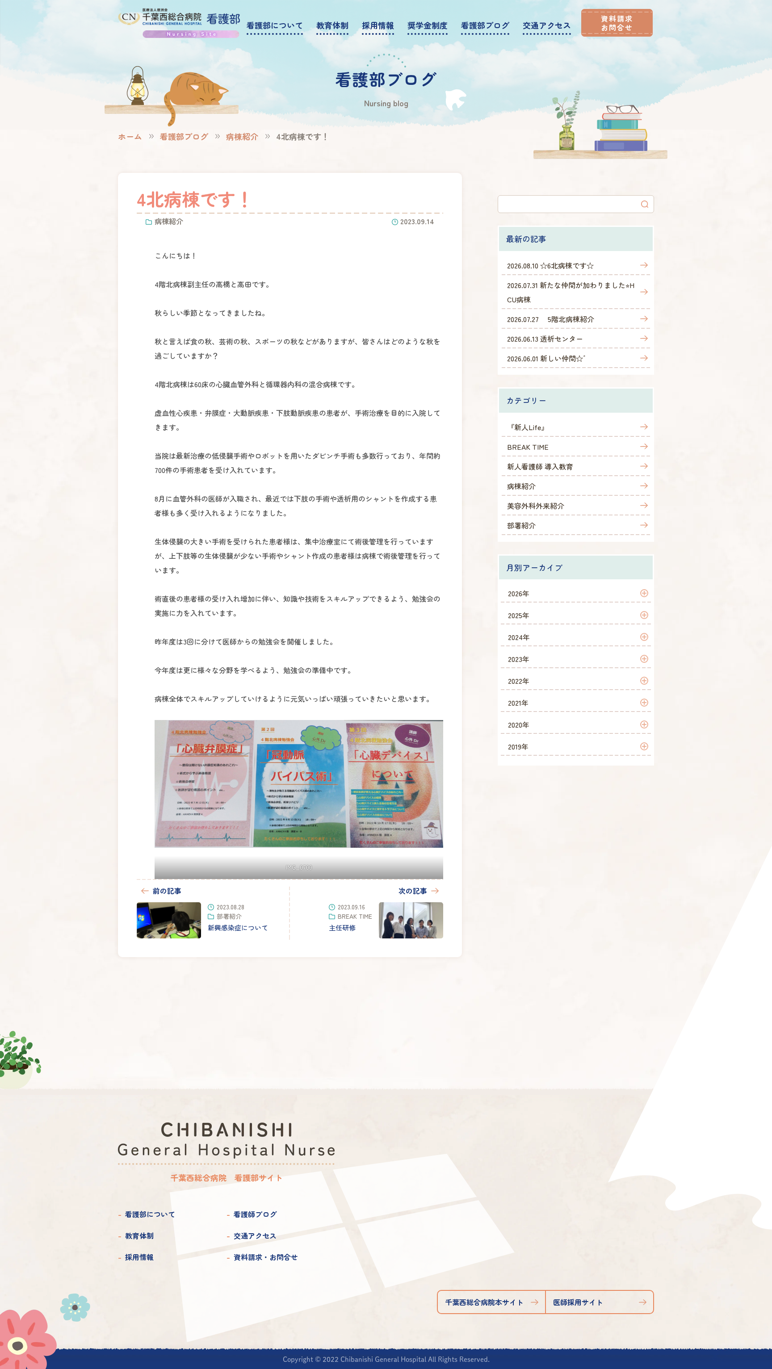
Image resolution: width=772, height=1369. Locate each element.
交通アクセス (255, 1235)
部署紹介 (521, 525)
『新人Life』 (527, 427)
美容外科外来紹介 (535, 505)
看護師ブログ (255, 1214)
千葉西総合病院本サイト (484, 1302)
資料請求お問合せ (617, 23)
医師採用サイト (578, 1302)
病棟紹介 (242, 136)
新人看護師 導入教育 (540, 466)
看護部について (150, 1214)
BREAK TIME (528, 446)
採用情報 (139, 1257)
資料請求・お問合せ (266, 1257)
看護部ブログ (184, 136)
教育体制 (139, 1235)
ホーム (130, 136)
